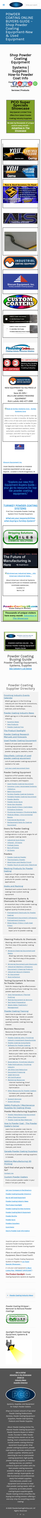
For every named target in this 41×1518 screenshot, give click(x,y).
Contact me (8, 1173)
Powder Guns (10, 1220)
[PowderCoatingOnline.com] (11, 4)
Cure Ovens (10, 1227)
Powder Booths (11, 1216)
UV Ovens (11, 850)
